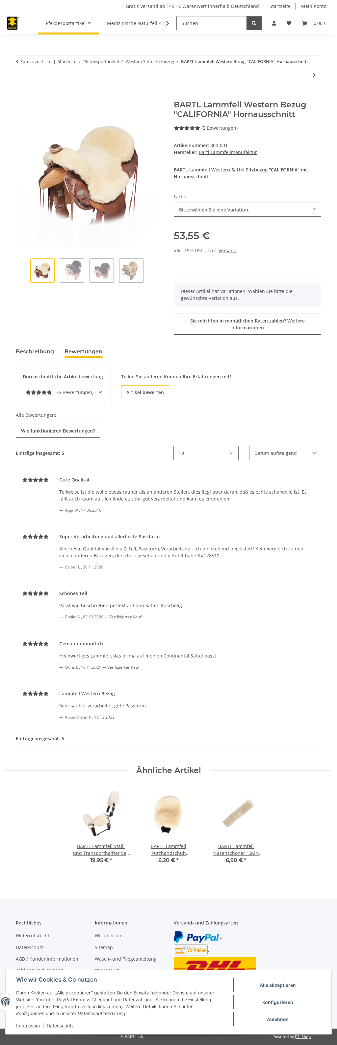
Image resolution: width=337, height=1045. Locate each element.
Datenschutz (60, 1025)
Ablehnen (278, 1019)
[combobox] (247, 210)
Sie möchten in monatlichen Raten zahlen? (247, 324)
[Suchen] (254, 23)
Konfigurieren (277, 1002)
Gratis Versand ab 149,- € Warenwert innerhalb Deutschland (192, 6)
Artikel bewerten (145, 392)
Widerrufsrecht (32, 935)
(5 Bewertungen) (219, 128)
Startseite (280, 6)
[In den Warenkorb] (21, 96)
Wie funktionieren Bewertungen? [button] (58, 431)
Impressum (28, 1025)
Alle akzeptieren (278, 985)
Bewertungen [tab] (83, 351)
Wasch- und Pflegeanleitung (126, 959)
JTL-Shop (303, 1036)
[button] (274, 23)
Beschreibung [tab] (35, 351)
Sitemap (104, 947)
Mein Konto (313, 6)
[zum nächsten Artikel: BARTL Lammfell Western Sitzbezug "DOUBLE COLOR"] (314, 75)
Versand (228, 250)
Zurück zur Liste (35, 61)
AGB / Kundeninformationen (47, 959)
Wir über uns (109, 935)
